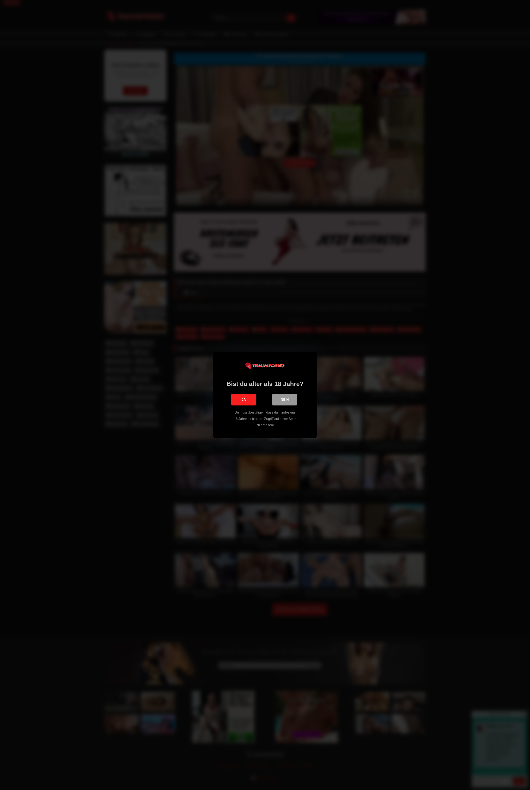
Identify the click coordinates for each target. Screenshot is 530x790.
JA (244, 399)
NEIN (285, 399)
